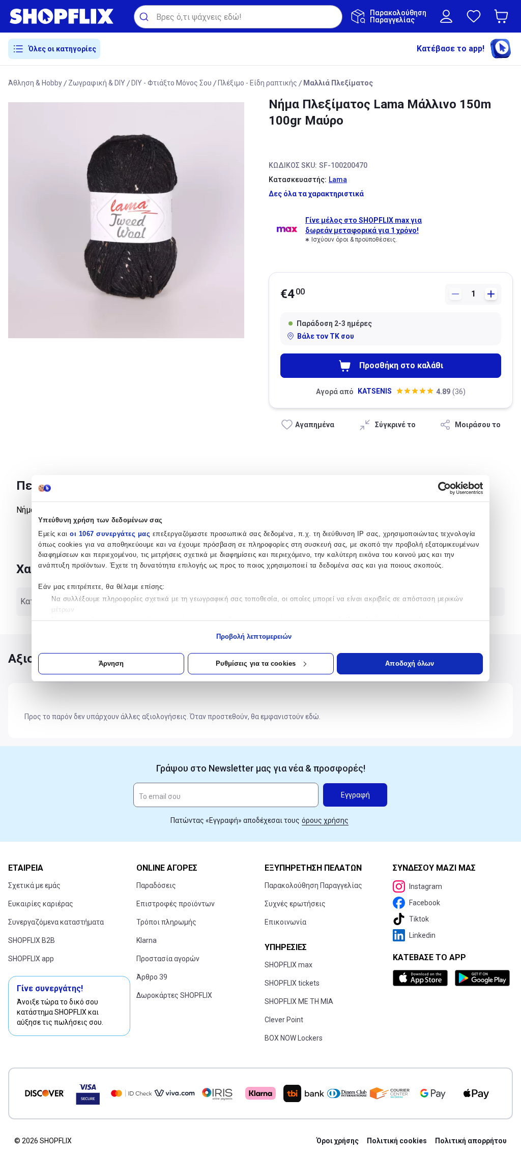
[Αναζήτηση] (145, 17)
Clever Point (284, 1020)
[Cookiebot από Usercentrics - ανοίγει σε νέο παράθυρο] (438, 488)
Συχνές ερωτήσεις (295, 904)
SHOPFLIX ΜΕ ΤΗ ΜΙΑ (299, 1001)
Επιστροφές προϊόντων (175, 904)
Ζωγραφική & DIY (96, 83)
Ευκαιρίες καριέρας (40, 904)
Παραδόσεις (156, 885)
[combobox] (238, 16)
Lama (338, 179)
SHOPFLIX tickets (292, 983)
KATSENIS (375, 391)
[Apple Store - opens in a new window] (422, 978)
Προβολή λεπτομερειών (254, 636)
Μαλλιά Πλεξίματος (338, 83)
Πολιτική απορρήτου (471, 1141)
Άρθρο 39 (151, 977)
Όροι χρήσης (337, 1141)
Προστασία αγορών (167, 959)
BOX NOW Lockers (294, 1038)
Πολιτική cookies (397, 1141)
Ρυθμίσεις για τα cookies (256, 663)
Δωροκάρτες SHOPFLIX (174, 995)
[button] (503, 16)
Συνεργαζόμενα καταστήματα (56, 922)
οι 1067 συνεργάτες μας (110, 534)
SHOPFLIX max (288, 965)
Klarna (146, 940)
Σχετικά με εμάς (34, 885)
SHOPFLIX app (31, 959)
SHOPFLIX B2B (31, 940)
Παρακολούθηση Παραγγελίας (313, 885)
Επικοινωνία (285, 922)
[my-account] (446, 16)
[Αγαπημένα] (473, 16)
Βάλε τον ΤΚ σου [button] (325, 336)
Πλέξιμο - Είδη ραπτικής (257, 83)
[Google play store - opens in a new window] (482, 978)
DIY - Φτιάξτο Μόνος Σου (171, 83)
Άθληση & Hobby (35, 83)
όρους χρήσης (325, 820)
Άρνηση (111, 663)
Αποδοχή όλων (409, 663)
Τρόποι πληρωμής (166, 922)
